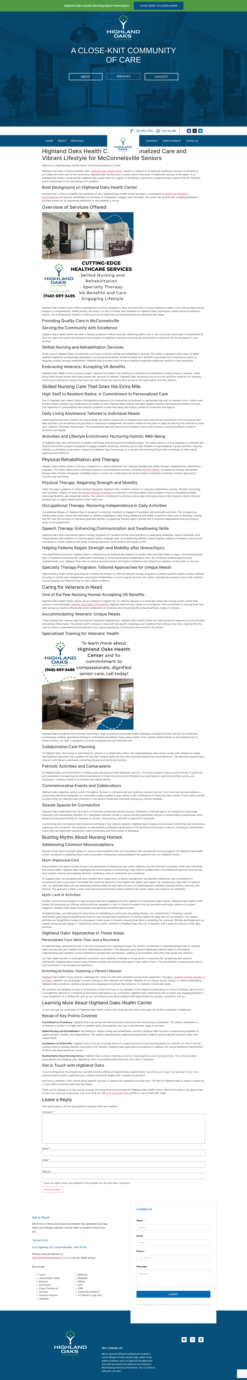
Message (142, 1266)
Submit (173, 1294)
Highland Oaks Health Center (106, 171)
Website (46, 1171)
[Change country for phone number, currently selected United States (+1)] (140, 1258)
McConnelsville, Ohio (117, 1093)
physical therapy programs (96, 492)
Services (77, 140)
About (62, 140)
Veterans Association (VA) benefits (89, 604)
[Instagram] (195, 131)
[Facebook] (189, 131)
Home (49, 140)
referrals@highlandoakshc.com (49, 1257)
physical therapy (151, 469)
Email (46, 1160)
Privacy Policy (183, 1305)
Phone (141, 1251)
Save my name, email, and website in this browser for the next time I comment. (87, 1183)
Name (46, 1148)
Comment (48, 1112)
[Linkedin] (200, 131)
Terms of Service (198, 1305)
